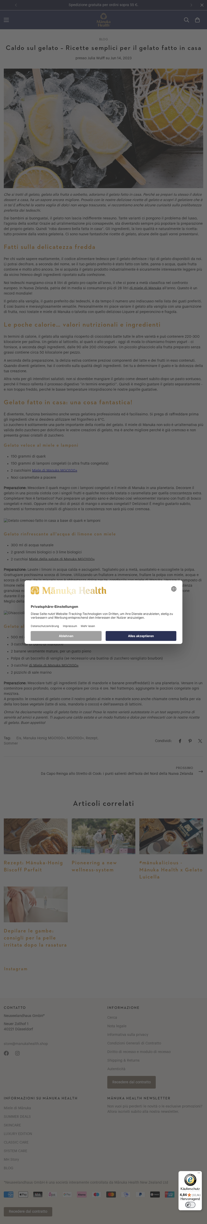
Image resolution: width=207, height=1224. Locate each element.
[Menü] (199, 1174)
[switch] (190, 1205)
